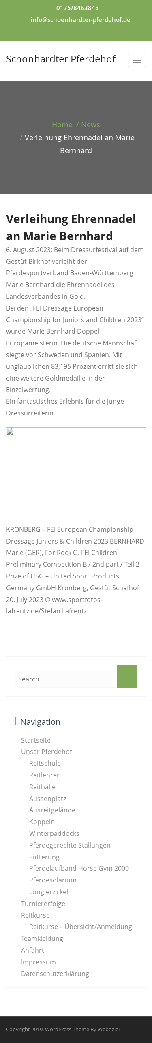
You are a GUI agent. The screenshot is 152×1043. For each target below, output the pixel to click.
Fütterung (44, 856)
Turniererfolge (43, 903)
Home (62, 124)
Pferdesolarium (53, 880)
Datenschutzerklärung (55, 973)
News (90, 124)
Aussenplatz (47, 798)
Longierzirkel (48, 891)
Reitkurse (35, 915)
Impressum (38, 961)
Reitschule (45, 763)
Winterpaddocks (54, 833)
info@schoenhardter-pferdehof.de (81, 19)
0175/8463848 (77, 8)
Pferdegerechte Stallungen (70, 845)
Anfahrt (32, 950)
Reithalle (42, 786)
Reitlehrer (44, 775)
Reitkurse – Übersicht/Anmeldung (80, 926)
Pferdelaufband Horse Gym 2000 (79, 868)
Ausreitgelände (52, 809)
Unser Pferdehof (46, 751)
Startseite (36, 740)
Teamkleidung (42, 938)
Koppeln (42, 821)
